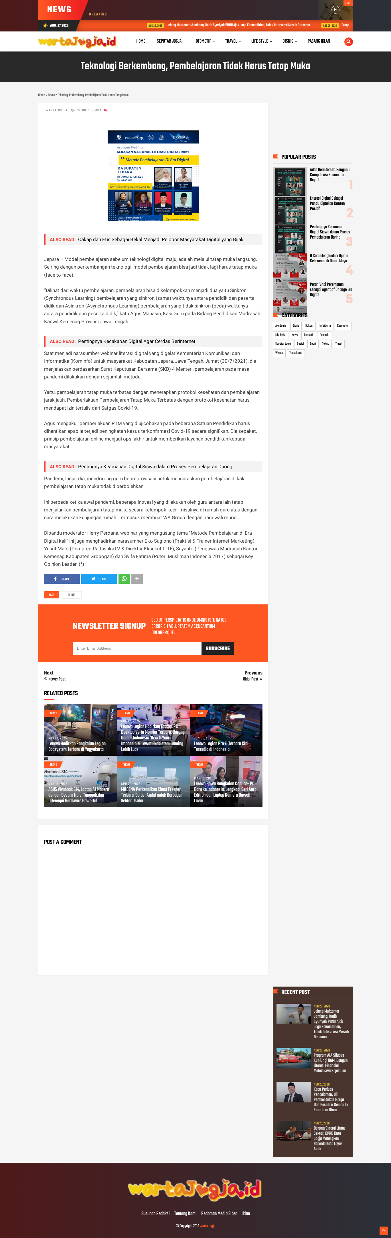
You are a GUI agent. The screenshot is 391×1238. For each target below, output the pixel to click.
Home (140, 41)
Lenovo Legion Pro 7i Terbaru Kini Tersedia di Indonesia (221, 747)
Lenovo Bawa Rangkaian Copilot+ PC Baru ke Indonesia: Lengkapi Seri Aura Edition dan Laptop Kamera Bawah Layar (225, 792)
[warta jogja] (195, 1202)
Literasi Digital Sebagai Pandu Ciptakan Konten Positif (327, 204)
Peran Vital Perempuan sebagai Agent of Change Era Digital (331, 290)
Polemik (324, 335)
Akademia (281, 325)
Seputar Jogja (283, 343)
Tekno (72, 595)
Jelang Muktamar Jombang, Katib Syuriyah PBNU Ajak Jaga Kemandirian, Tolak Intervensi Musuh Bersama (211, 25)
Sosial (300, 343)
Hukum (309, 325)
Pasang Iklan (319, 41)
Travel (338, 343)
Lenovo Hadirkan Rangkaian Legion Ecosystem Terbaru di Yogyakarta (77, 747)
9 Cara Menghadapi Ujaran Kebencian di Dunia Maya (329, 258)
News (295, 335)
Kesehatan (343, 325)
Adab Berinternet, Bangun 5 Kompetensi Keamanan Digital (330, 175)
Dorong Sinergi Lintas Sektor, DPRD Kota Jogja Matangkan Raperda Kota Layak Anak (329, 1139)
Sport (313, 343)
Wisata (279, 353)
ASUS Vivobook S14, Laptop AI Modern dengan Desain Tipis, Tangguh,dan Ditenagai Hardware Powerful (78, 795)
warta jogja (208, 1226)
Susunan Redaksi (155, 1214)
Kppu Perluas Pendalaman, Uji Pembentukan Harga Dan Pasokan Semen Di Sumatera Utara (331, 1100)
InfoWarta (325, 325)
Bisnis (296, 325)
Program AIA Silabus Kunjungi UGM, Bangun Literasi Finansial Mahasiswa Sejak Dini (331, 1063)
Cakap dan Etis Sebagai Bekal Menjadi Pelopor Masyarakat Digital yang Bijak (161, 239)
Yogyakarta (295, 353)
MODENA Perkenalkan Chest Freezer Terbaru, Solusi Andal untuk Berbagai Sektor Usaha (151, 795)
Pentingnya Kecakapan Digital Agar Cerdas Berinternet (137, 341)
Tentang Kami (185, 1214)
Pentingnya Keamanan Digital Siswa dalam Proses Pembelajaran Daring (155, 466)
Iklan (246, 1214)
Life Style (280, 335)
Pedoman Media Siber (219, 1214)
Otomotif (308, 335)
